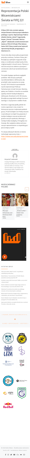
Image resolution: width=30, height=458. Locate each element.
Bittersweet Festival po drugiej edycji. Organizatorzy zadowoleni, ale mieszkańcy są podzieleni (14, 294)
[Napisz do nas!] (24, 455)
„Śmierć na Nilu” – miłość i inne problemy (21, 213)
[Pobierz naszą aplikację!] (21, 455)
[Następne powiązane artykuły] (27, 189)
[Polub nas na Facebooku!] (5, 455)
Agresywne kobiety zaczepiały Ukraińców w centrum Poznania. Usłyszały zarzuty (14, 303)
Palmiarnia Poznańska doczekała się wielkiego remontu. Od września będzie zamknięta (12, 290)
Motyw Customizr (23, 450)
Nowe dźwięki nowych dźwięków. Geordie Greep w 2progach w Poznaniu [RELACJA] (13, 298)
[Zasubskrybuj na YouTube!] (14, 455)
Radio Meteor (9, 448)
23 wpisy (7, 173)
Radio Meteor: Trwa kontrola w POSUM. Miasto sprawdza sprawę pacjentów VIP (12, 276)
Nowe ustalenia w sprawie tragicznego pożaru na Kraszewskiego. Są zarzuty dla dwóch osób (13, 285)
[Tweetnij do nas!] (11, 455)
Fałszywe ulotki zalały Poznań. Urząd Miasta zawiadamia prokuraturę (12, 272)
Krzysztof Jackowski (9, 24)
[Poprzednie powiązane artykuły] (23, 189)
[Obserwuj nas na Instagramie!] (8, 455)
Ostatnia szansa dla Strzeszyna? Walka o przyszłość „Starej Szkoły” (14, 281)
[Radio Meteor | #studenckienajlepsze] (5, 2)
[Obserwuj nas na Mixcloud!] (18, 455)
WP (8, 450)
